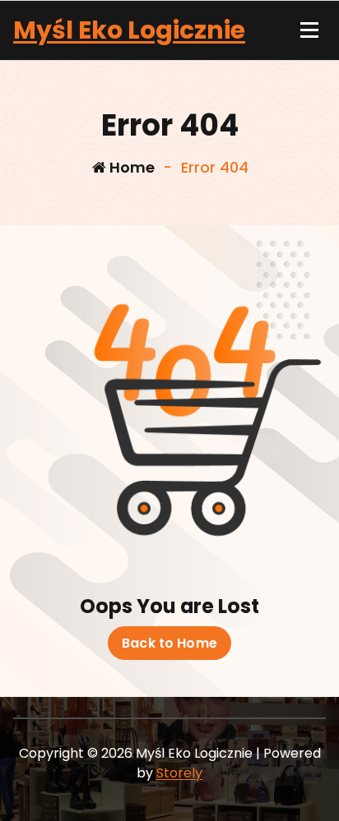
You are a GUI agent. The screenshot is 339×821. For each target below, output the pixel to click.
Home (130, 167)
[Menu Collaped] (309, 30)
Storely (179, 772)
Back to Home (169, 643)
